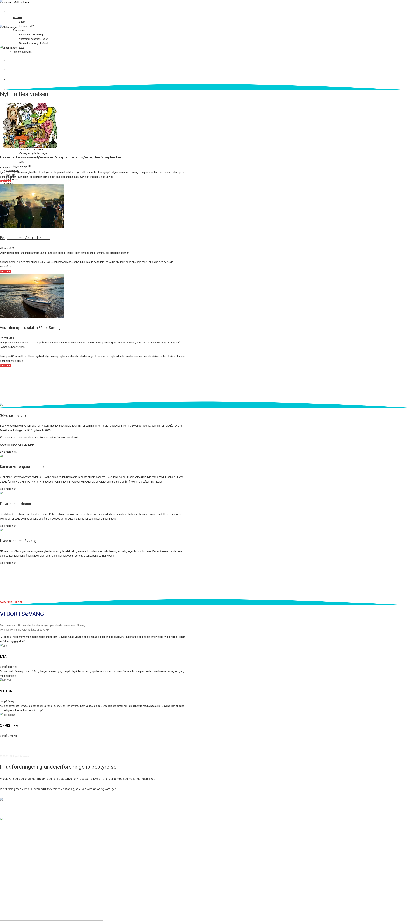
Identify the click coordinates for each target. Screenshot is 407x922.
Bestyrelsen (14, 60)
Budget (22, 21)
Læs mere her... (8, 451)
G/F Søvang (13, 11)
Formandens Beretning (31, 34)
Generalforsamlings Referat (33, 43)
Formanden (19, 30)
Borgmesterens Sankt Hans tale (25, 238)
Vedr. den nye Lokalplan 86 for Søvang (30, 328)
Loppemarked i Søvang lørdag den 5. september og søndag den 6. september (60, 157)
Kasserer (17, 17)
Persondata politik (22, 51)
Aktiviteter (13, 98)
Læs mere (5, 181)
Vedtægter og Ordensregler (33, 39)
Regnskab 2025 (27, 26)
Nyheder (11, 69)
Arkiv (21, 47)
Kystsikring (13, 79)
